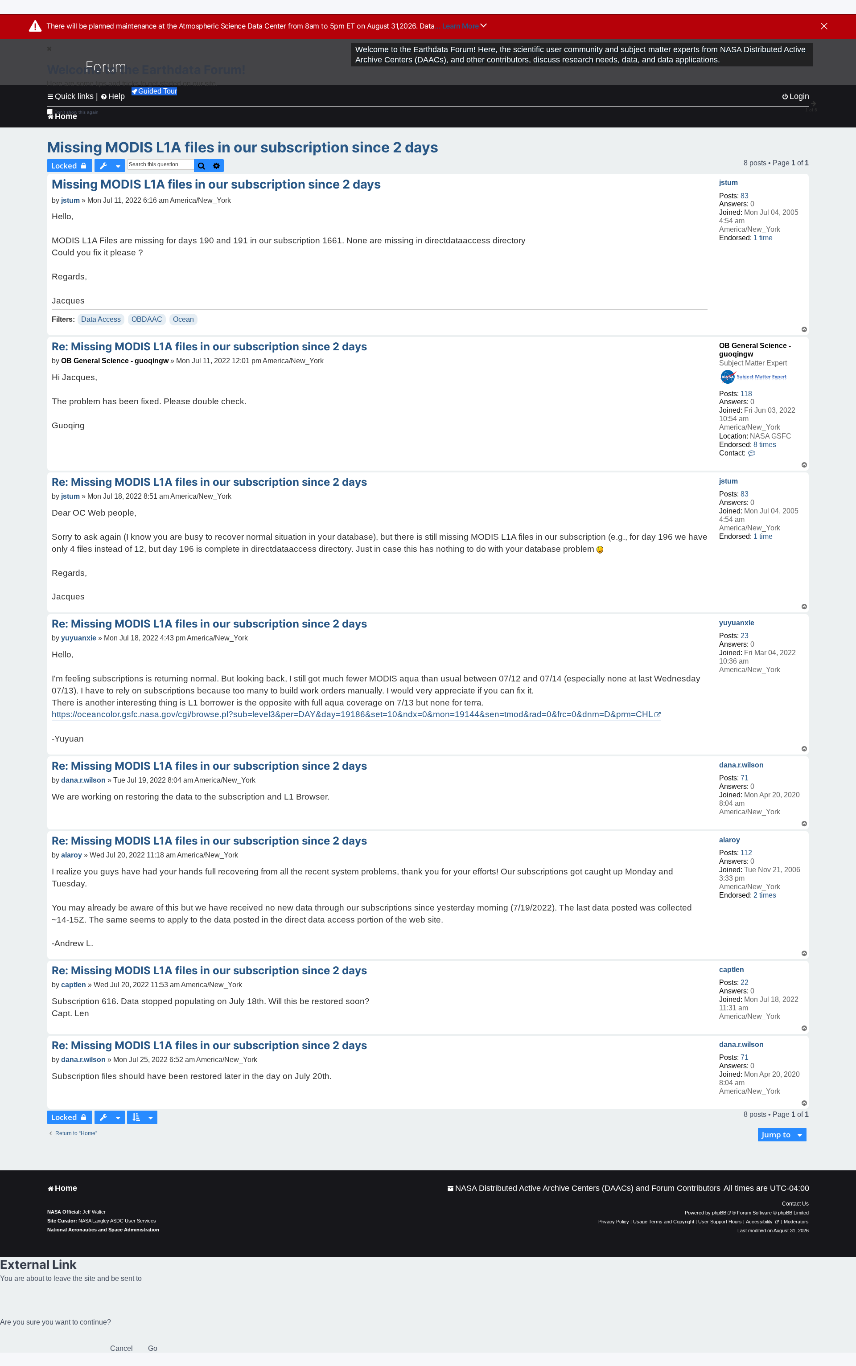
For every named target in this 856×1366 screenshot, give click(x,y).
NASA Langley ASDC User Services (117, 1220)
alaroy (729, 840)
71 (745, 778)
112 (746, 853)
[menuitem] (583, 1188)
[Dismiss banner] (824, 26)
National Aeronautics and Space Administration (103, 1229)
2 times (764, 895)
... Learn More (458, 25)
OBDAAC (147, 319)
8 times (764, 444)
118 (746, 394)
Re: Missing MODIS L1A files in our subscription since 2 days (209, 346)
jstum (728, 182)
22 (745, 982)
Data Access (101, 319)
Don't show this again (76, 112)
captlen (731, 969)
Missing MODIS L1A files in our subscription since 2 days (242, 147)
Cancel (121, 1348)
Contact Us (795, 1204)
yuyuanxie (736, 623)
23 (745, 636)
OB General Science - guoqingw (115, 361)
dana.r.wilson (741, 765)
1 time (763, 238)
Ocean (183, 319)
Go (152, 1348)
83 (745, 196)
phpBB (719, 1212)
